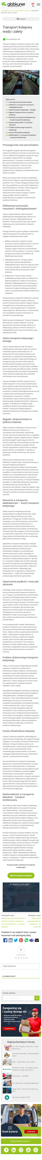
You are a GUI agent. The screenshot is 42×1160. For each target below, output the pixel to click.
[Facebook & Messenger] (5, 940)
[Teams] (32, 940)
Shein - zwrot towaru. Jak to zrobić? (23, 1062)
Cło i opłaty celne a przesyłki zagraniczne (25, 1083)
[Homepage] (16, 4)
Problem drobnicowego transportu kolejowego (20, 129)
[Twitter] (16, 940)
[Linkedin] (11, 940)
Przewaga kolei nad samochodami (20, 102)
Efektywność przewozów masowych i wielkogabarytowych (21, 106)
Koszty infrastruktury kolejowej (19, 132)
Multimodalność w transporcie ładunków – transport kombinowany (22, 136)
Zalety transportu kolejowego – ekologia (22, 110)
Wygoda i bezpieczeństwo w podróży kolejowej (21, 114)
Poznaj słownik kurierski (19, 1141)
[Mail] (37, 940)
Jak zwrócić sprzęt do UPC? (21, 1097)
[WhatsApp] (26, 940)
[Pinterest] (21, 940)
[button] (33, 4)
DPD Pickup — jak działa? (20, 1076)
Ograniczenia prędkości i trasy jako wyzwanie (20, 124)
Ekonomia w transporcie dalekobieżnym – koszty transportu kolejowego (22, 119)
